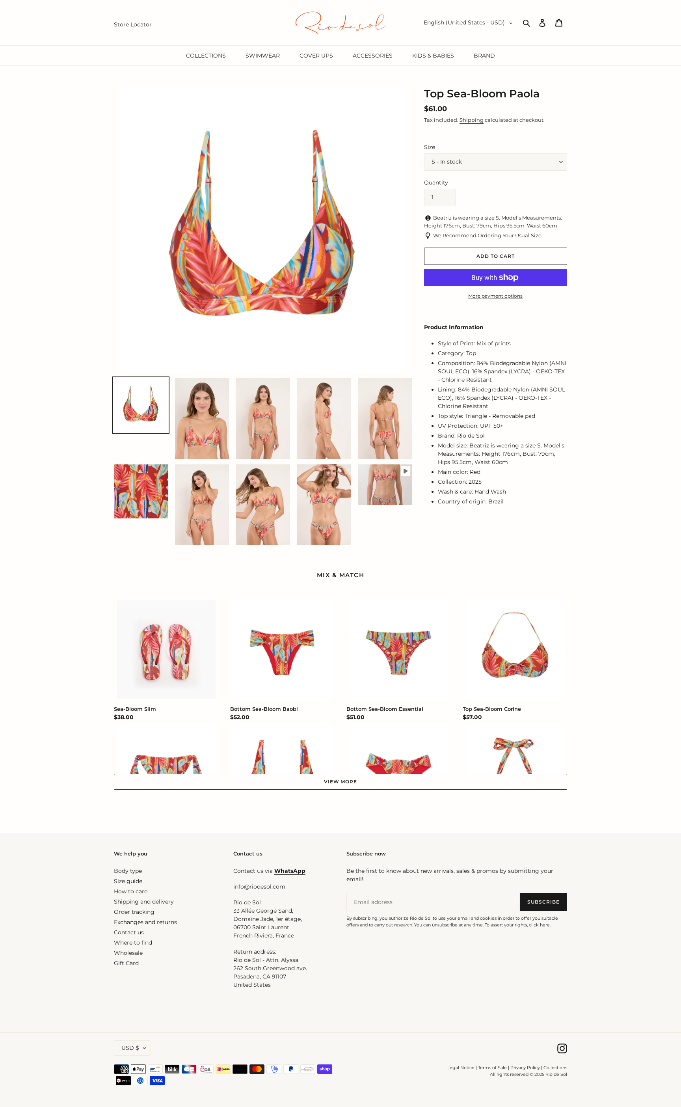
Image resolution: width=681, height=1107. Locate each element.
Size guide (128, 881)
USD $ (130, 1047)
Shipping (472, 120)
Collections (555, 1067)
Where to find (133, 942)
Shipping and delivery (144, 901)
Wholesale (128, 952)
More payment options (495, 296)
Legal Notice (460, 1067)
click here (539, 925)
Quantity (436, 182)
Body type (128, 870)
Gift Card (126, 963)
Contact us (129, 932)
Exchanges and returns (145, 922)
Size (429, 147)
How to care (130, 891)
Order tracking (134, 911)
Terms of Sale (492, 1067)
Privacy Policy (525, 1067)
